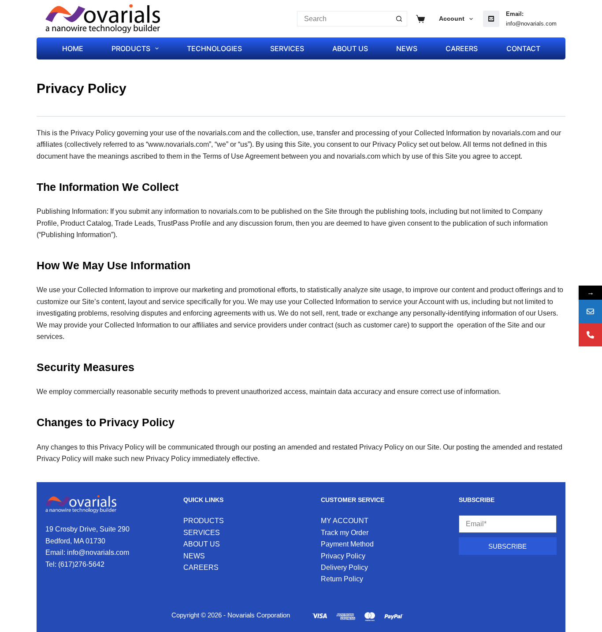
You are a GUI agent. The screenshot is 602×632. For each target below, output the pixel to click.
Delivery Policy (344, 567)
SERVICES (287, 48)
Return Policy (342, 579)
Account (452, 18)
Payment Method (347, 544)
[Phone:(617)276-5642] (590, 334)
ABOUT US (350, 48)
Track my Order (344, 532)
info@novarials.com (531, 23)
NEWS (406, 48)
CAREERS (462, 48)
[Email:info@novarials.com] (590, 311)
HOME (72, 48)
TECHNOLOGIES (214, 48)
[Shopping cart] (420, 19)
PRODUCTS (130, 48)
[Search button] (399, 18)
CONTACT (523, 48)
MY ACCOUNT (344, 520)
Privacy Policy (343, 556)
